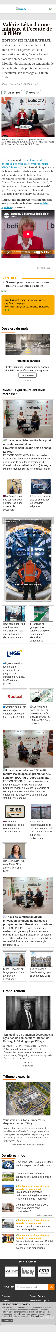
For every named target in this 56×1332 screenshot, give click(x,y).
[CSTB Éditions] (44, 1270)
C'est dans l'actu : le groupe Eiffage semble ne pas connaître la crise (22, 518)
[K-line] (11, 1270)
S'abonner (28, 1064)
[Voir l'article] (50, 519)
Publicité (5, 1299)
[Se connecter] (50, 8)
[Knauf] (28, 1270)
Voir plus (28, 1061)
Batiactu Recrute (37, 1295)
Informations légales (39, 1299)
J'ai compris (7, 1320)
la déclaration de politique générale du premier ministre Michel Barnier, (24, 163)
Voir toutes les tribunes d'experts (28, 1143)
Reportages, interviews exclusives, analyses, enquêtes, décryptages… (26, 303)
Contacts (5, 1295)
